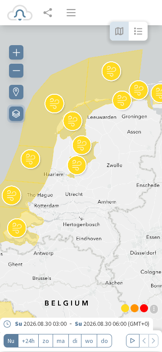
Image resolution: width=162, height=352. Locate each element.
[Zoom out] (16, 70)
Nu (11, 341)
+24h (28, 341)
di (74, 341)
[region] (81, 188)
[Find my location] (16, 92)
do (104, 341)
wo (89, 341)
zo (45, 341)
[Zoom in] (16, 52)
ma (61, 341)
